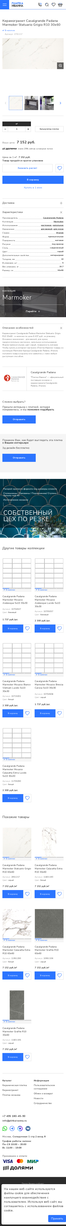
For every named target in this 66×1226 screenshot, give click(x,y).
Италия (60, 232)
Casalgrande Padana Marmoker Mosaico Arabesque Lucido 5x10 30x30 (47, 601)
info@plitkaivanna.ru (14, 1120)
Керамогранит (10, 1090)
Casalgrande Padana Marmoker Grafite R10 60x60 (47, 950)
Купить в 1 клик (33, 187)
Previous (5, 103)
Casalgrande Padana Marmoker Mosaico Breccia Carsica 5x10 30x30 (49, 684)
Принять (57, 1218)
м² (17, 124)
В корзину (33, 179)
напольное (58, 225)
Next (60, 103)
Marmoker (59, 221)
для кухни (59, 229)
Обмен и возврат (43, 1093)
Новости (38, 1098)
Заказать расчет (27, 168)
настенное (46, 225)
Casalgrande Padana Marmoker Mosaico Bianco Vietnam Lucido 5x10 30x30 (17, 686)
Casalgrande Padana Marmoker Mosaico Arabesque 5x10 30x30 (15, 600)
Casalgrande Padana (53, 218)
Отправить (19, 419)
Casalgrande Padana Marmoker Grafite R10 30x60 (14, 1031)
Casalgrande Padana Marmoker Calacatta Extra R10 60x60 (16, 950)
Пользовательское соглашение (44, 1087)
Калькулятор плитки (49, 129)
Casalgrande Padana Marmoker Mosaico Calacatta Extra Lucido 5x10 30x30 (15, 771)
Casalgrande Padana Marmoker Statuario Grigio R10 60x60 (17, 868)
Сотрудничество (43, 1103)
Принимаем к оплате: (15, 1156)
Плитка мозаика (11, 1095)
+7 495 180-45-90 (13, 1116)
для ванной (46, 229)
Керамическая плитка (14, 1085)
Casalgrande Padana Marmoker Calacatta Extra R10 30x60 (48, 868)
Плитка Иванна (17, 4)
